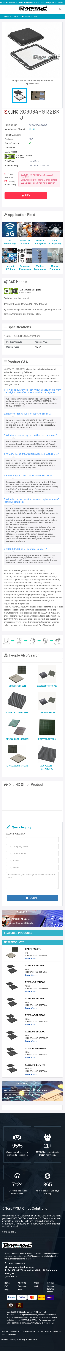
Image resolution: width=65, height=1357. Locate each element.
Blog (6, 1290)
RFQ (27, 195)
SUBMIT (34, 898)
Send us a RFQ (9, 1231)
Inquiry (37, 1286)
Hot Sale (50, 1283)
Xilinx (20, 1290)
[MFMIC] (17, 1245)
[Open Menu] (5, 9)
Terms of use (33, 1340)
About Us (22, 1283)
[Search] (60, 9)
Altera (36, 1283)
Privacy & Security (17, 1340)
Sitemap (4, 1340)
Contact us (22, 1286)
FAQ (6, 1286)
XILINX (32, 129)
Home (7, 1283)
